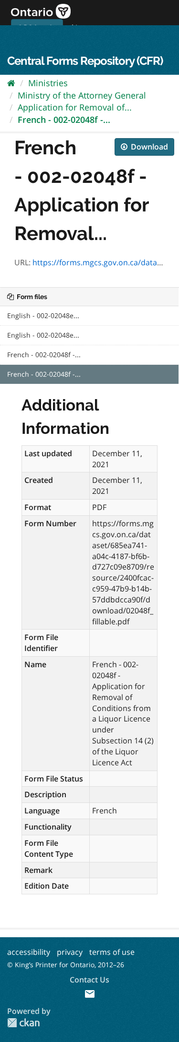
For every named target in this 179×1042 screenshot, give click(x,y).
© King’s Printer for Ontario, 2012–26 (65, 964)
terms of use (112, 952)
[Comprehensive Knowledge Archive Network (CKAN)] (23, 1023)
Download (148, 146)
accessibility (28, 952)
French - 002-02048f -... (64, 119)
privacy (70, 952)
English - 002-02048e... (43, 315)
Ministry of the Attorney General (82, 95)
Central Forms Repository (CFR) (85, 61)
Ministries (48, 83)
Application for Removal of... (75, 107)
